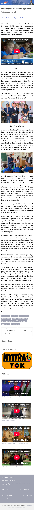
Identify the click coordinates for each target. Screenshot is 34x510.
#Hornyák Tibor (6, 318)
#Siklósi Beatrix (15, 324)
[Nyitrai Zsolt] (17, 2)
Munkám (22, 18)
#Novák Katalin (22, 321)
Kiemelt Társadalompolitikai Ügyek (9, 18)
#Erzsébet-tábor (24, 315)
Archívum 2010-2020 (20, 507)
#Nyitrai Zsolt (5, 324)
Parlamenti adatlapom (8, 480)
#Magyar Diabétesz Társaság (20, 318)
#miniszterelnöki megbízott (9, 321)
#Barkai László (5, 315)
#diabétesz (15, 315)
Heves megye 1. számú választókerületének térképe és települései (16, 483)
